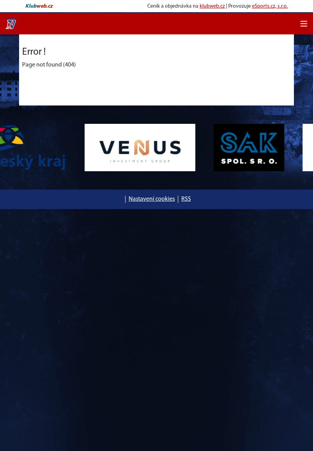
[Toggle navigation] (304, 24)
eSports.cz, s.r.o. (270, 6)
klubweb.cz (212, 6)
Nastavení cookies (152, 199)
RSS (186, 199)
